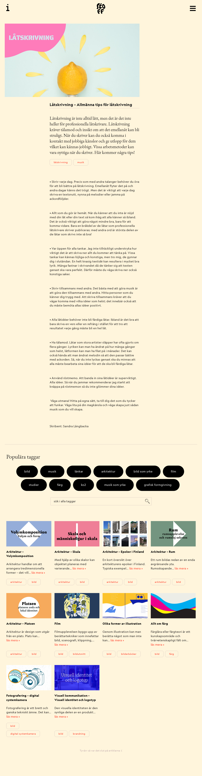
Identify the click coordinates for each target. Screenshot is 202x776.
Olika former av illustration (122, 623)
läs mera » (38, 572)
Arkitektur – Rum (163, 552)
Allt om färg (159, 623)
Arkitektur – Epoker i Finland (123, 552)
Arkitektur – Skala (67, 552)
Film (57, 623)
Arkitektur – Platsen (20, 623)
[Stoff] (101, 8)
